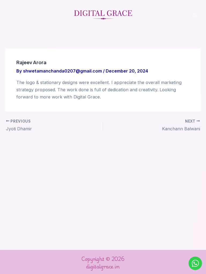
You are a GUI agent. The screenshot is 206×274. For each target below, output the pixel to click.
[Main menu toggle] (195, 15)
